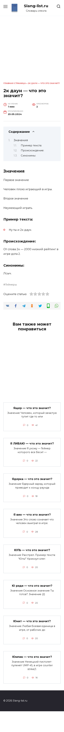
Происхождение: (32, 150)
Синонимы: (28, 155)
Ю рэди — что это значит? (32, 585)
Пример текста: (31, 145)
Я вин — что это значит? (32, 514)
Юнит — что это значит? (32, 621)
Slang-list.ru (36, 5)
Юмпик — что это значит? (32, 656)
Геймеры (11, 284)
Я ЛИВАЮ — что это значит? (32, 443)
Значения (21, 140)
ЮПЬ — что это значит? (32, 550)
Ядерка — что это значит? (32, 479)
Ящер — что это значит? (32, 408)
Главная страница (14, 83)
